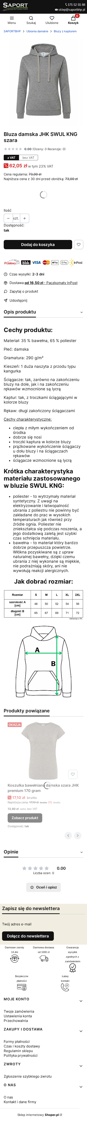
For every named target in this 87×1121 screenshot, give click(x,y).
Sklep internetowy (38, 1115)
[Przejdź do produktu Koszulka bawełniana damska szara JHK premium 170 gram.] (43, 750)
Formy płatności (17, 1041)
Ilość (7, 210)
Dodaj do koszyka (38, 244)
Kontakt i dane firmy (20, 1102)
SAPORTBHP (12, 31)
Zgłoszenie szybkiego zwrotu (28, 1076)
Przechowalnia (16, 1020)
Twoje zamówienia (19, 1011)
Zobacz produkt (25, 818)
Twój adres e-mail (17, 924)
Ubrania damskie (37, 31)
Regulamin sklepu (18, 1051)
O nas (8, 1097)
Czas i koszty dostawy (22, 1046)
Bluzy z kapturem (65, 31)
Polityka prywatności (21, 1055)
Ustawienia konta (18, 1016)
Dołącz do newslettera (28, 936)
